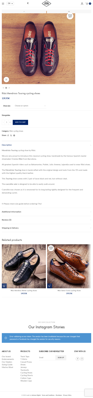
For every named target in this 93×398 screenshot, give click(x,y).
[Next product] (9, 88)
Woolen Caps (26, 381)
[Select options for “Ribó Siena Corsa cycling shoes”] (49, 285)
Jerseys (23, 367)
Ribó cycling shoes (16, 131)
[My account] (82, 3)
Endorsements (8, 359)
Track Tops (25, 357)
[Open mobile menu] (3, 3)
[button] (4, 47)
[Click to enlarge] (6, 79)
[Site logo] (46, 3)
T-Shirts (23, 359)
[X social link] (11, 135)
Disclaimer (59, 395)
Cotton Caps (25, 378)
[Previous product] (3, 88)
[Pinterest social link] (14, 135)
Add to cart (20, 122)
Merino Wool (7, 367)
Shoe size (6, 106)
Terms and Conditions (48, 395)
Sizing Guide (7, 365)
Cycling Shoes (26, 373)
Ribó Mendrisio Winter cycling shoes (24, 290)
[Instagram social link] (82, 359)
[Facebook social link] (8, 135)
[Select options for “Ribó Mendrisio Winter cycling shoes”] (4, 285)
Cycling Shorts (26, 375)
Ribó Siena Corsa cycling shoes (69, 290)
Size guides (6, 115)
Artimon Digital (36, 395)
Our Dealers (7, 362)
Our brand (6, 357)
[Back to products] (6, 88)
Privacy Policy (67, 395)
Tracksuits (24, 370)
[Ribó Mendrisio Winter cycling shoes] (24, 266)
